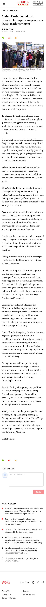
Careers (26, 591)
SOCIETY (14, 10)
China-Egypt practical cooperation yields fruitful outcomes (21, 559)
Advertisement (29, 594)
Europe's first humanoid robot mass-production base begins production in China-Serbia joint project (23, 521)
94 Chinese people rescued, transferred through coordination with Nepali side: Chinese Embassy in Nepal (21, 550)
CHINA (5, 10)
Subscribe (38, 4)
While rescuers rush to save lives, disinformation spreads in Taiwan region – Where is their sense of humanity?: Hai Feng (23, 540)
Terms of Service (9, 598)
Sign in (35, 2)
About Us (6, 591)
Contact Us (6, 594)
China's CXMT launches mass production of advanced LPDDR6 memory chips (23, 530)
